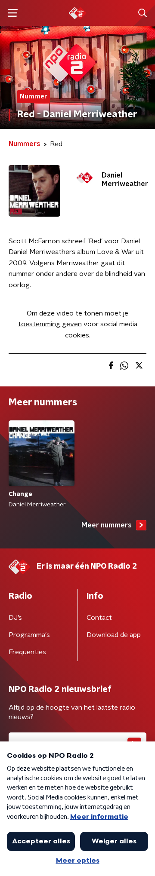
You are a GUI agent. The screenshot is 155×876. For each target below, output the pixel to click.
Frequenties (27, 652)
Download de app (114, 634)
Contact (99, 617)
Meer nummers (106, 525)
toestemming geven (50, 324)
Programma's (29, 634)
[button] (12, 13)
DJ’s (15, 617)
